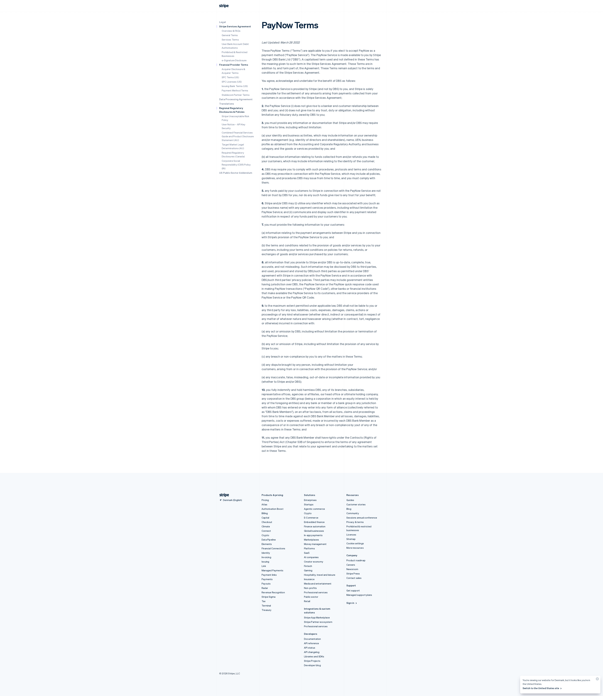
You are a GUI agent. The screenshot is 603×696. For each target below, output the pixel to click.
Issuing (265, 561)
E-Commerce (311, 517)
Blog (348, 508)
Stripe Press (353, 573)
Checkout (267, 522)
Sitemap (351, 539)
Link (264, 566)
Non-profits (310, 588)
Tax (264, 601)
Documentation (312, 638)
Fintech (308, 566)
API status (309, 647)
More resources (355, 547)
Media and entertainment (317, 583)
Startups (309, 504)
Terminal (266, 605)
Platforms (309, 548)
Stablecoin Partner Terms (236, 94)
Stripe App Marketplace (317, 617)
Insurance (309, 579)
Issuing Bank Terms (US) (235, 86)
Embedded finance (314, 522)
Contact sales (354, 577)
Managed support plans (359, 594)
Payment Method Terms (235, 90)
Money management (315, 544)
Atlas (264, 504)
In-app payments (313, 535)
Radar (265, 588)
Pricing (265, 500)
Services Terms (230, 39)
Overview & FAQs (231, 30)
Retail (307, 601)
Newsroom (352, 569)
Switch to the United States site (541, 688)
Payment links (269, 574)
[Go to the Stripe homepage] (223, 495)
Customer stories (356, 504)
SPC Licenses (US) (232, 81)
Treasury (267, 610)
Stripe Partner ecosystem (318, 621)
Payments (267, 579)
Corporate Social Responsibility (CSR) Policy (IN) (236, 164)
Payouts (266, 583)
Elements (267, 544)
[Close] (596, 679)
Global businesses (314, 530)
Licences (351, 534)
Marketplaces (311, 539)
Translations (226, 103)
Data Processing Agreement (236, 99)
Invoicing (266, 557)
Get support (353, 590)
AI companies (311, 557)
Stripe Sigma (268, 596)
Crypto (265, 535)
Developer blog (312, 665)
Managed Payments (272, 570)
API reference (311, 643)
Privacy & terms (355, 522)
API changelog (312, 652)
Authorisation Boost (272, 508)
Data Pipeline (269, 539)
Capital (265, 517)
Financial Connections (273, 548)
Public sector (311, 596)
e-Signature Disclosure (234, 60)
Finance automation (315, 526)
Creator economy (313, 561)
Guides (350, 500)
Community (352, 513)
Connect (266, 530)
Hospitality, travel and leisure (319, 574)
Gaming (308, 570)
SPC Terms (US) (230, 77)
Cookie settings (355, 543)
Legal (222, 22)
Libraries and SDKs (314, 656)
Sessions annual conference (361, 517)
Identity (266, 552)
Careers (350, 564)
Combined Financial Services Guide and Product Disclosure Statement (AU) (238, 136)
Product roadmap (355, 560)
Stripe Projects (312, 660)
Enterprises (310, 500)
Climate (266, 526)
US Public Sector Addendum (235, 172)
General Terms (230, 35)
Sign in (350, 602)
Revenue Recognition (273, 592)
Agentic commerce (314, 508)
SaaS (307, 552)
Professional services (316, 592)
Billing (265, 513)
